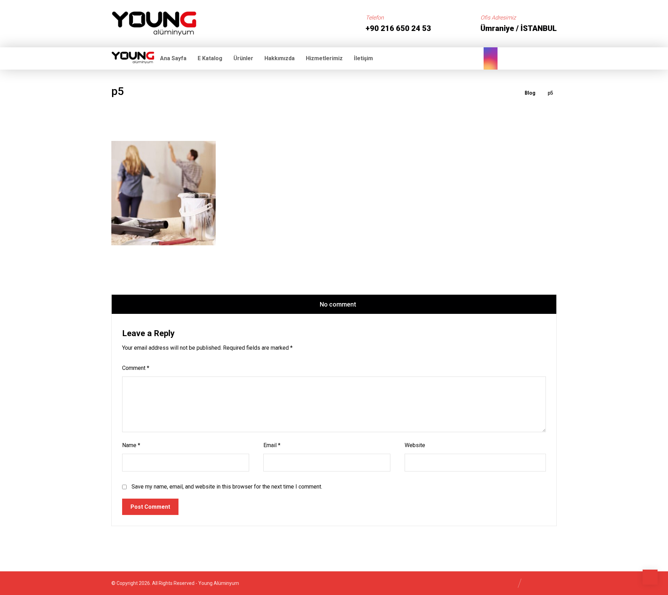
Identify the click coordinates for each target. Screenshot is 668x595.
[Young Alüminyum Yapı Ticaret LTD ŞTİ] (154, 21)
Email (271, 445)
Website (415, 445)
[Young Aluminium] (510, 93)
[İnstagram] (491, 58)
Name (131, 445)
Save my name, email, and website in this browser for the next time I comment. (227, 486)
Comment (135, 368)
